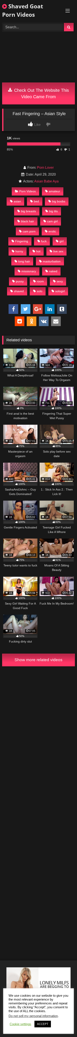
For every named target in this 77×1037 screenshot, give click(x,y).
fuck (44, 241)
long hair (24, 261)
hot (38, 251)
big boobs (58, 201)
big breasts (28, 211)
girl (61, 241)
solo (39, 291)
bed (36, 201)
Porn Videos (27, 191)
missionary (28, 271)
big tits (53, 211)
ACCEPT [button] (42, 1024)
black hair (27, 221)
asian (17, 201)
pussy (20, 281)
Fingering (21, 241)
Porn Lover (45, 167)
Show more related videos (38, 660)
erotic (52, 231)
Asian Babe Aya (46, 181)
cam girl (52, 221)
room (40, 281)
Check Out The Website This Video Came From (41, 93)
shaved (19, 291)
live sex (58, 251)
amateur (54, 191)
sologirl (60, 291)
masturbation (52, 261)
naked (53, 271)
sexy (60, 281)
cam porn (29, 231)
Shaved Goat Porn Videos (22, 10)
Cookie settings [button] (20, 1024)
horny (19, 251)
